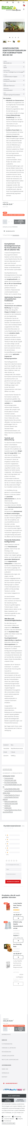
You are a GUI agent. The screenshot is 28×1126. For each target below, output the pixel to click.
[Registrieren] (13, 2)
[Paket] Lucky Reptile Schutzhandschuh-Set (18, 925)
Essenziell (7, 1116)
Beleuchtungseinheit (10, 801)
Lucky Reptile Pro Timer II (12, 795)
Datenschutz (6, 1034)
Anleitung (7, 805)
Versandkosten (15, 235)
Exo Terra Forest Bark (10, 782)
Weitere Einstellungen (8, 1123)
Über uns (5, 1069)
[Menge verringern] (11, 222)
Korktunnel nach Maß (11, 803)
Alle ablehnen (7, 1100)
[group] (8, 906)
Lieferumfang (7, 769)
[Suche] (18, 2)
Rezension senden (13, 881)
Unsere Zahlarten (8, 1055)
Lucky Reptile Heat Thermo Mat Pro (17, 905)
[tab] (7, 769)
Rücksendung (6, 1051)
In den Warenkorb (20, 222)
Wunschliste (10, 231)
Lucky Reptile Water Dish (12, 788)
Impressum (5, 1073)
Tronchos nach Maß (10, 780)
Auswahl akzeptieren (20, 1100)
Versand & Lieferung (9, 1047)
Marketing (18, 1116)
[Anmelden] (7, 2)
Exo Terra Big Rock (17, 945)
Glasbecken (7, 807)
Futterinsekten (7, 1044)
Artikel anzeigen (18, 918)
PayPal (21, 1118)
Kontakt (4, 1077)
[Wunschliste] (23, 2)
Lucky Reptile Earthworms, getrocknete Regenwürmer (17, 964)
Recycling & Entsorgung (10, 1059)
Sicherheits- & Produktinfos (12, 773)
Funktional (7, 1121)
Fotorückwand (8, 778)
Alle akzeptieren (14, 1095)
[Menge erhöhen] (9, 222)
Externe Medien (9, 1118)
